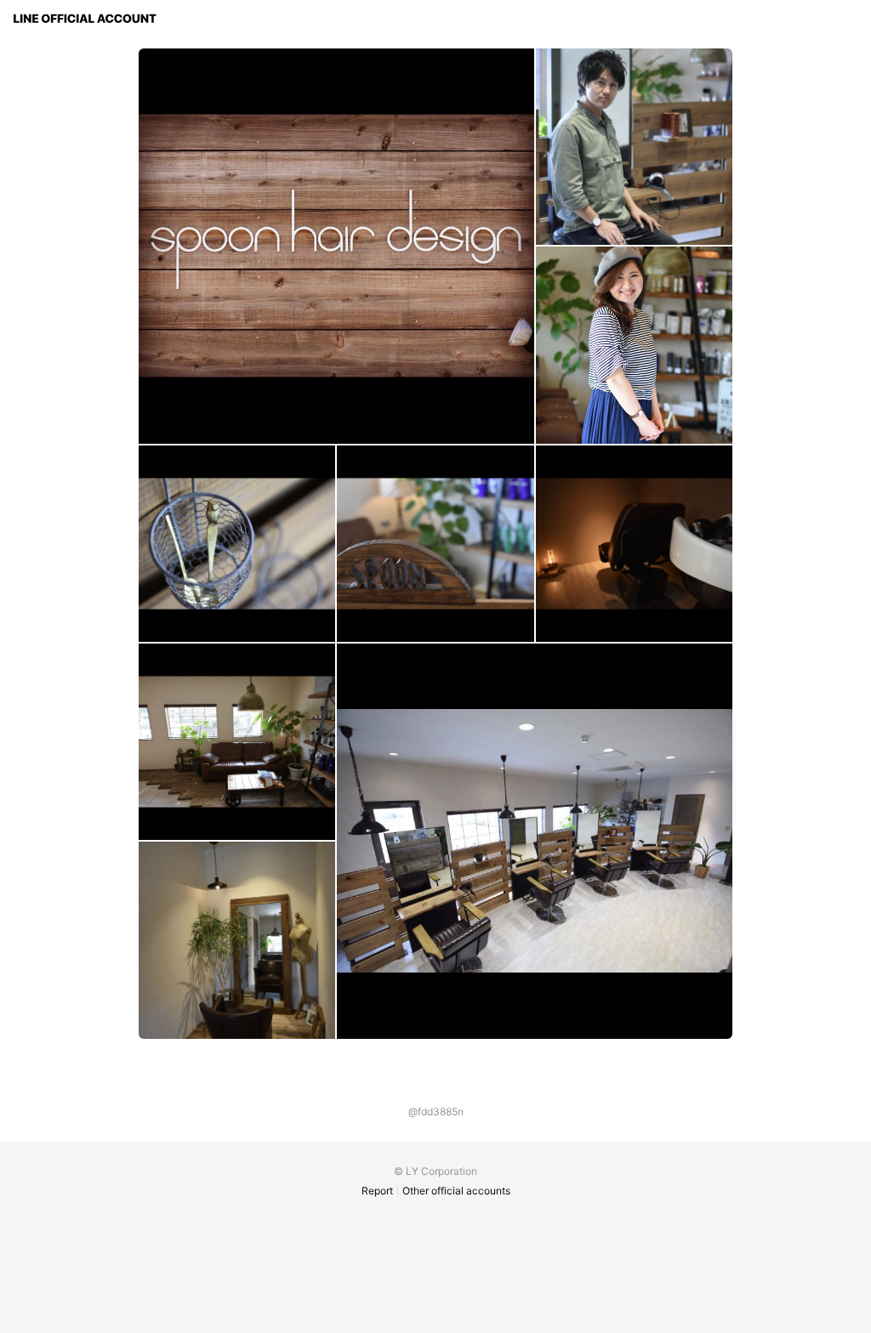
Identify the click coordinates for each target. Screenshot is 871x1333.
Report (377, 1190)
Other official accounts (456, 1190)
